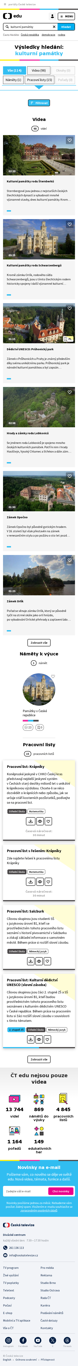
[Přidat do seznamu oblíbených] (69, 140)
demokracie (48, 34)
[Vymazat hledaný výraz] (54, 26)
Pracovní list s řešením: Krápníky (34, 850)
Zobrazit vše (39, 642)
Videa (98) (39, 70)
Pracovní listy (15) (39, 80)
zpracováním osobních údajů (38, 1210)
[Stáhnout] (30, 821)
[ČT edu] (12, 17)
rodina (61, 34)
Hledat (66, 27)
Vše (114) (15, 70)
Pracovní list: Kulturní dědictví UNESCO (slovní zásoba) (32, 982)
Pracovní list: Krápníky (25, 766)
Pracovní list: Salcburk (25, 911)
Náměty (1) (13, 80)
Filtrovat (42, 103)
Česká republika (30, 34)
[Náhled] (40, 821)
